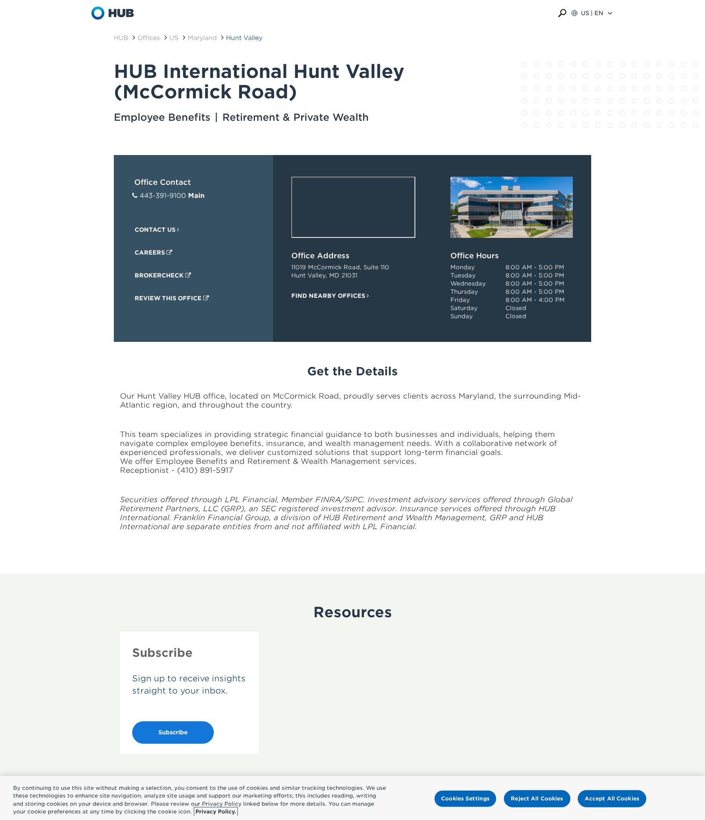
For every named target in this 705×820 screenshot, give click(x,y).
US (173, 38)
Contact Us (156, 229)
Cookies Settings (465, 799)
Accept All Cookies (612, 799)
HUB (121, 38)
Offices (148, 38)
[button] (562, 13)
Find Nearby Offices (329, 296)
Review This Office (169, 298)
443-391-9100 (163, 195)
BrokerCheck (160, 275)
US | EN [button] (592, 13)
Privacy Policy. (215, 812)
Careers (150, 252)
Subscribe (173, 732)
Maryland (202, 38)
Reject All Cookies (537, 799)
